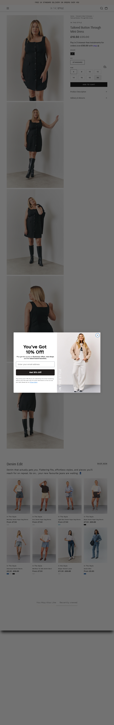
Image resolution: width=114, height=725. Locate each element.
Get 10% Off (35, 372)
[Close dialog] (98, 335)
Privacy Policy (33, 382)
